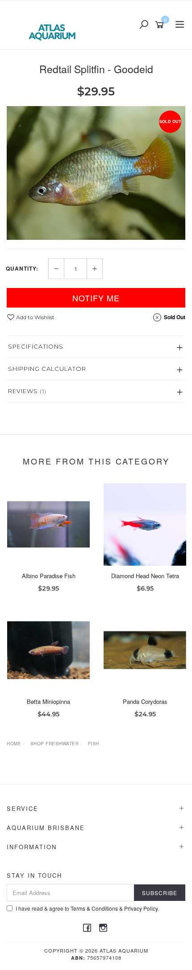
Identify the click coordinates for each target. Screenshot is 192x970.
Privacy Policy (141, 908)
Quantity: (22, 268)
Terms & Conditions (94, 908)
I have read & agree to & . (87, 908)
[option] (96, 173)
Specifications (35, 346)
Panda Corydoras (145, 701)
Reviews (27, 391)
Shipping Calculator (47, 368)
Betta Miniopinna (48, 701)
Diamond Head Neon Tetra (145, 575)
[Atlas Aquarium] (54, 24)
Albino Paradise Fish (48, 575)
